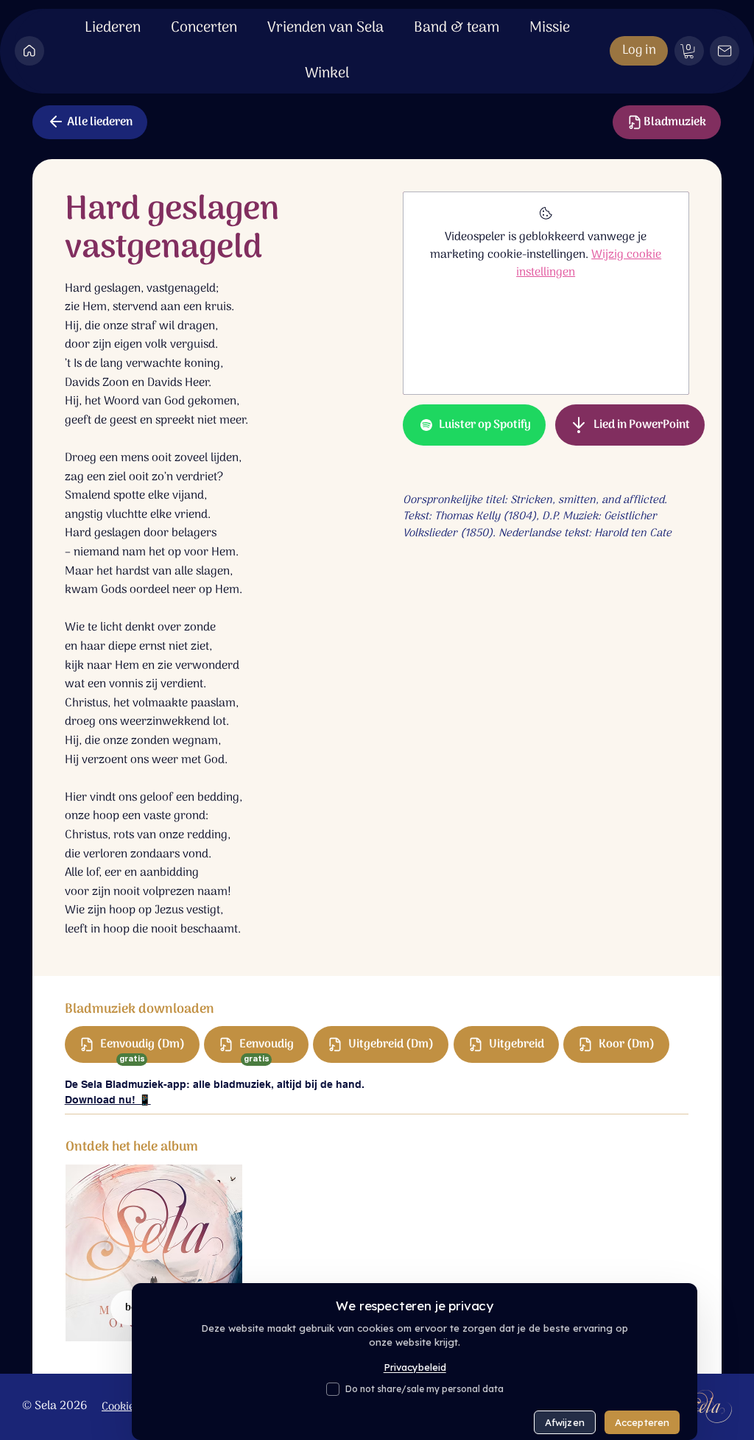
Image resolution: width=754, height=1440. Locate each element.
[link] (688, 51)
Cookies (121, 1407)
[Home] (29, 51)
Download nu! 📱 (108, 1100)
